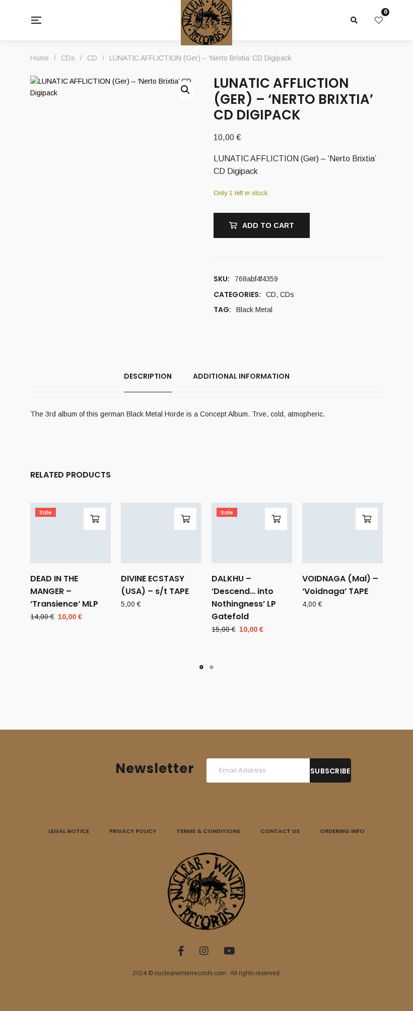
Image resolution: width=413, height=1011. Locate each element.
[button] (185, 90)
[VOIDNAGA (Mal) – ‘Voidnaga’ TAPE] (342, 533)
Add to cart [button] (95, 519)
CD (271, 294)
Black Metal (254, 310)
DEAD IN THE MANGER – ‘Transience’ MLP (64, 591)
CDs (287, 294)
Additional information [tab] (241, 376)
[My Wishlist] (379, 20)
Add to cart (268, 225)
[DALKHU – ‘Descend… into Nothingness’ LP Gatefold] (252, 533)
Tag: (222, 310)
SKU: (222, 279)
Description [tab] (148, 376)
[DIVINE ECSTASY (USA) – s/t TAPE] (161, 533)
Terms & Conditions (208, 831)
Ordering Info (342, 831)
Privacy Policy (132, 831)
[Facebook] (181, 951)
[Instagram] (204, 951)
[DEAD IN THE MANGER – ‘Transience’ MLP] (70, 533)
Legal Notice (68, 831)
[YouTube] (229, 951)
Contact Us (280, 831)
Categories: (237, 294)
